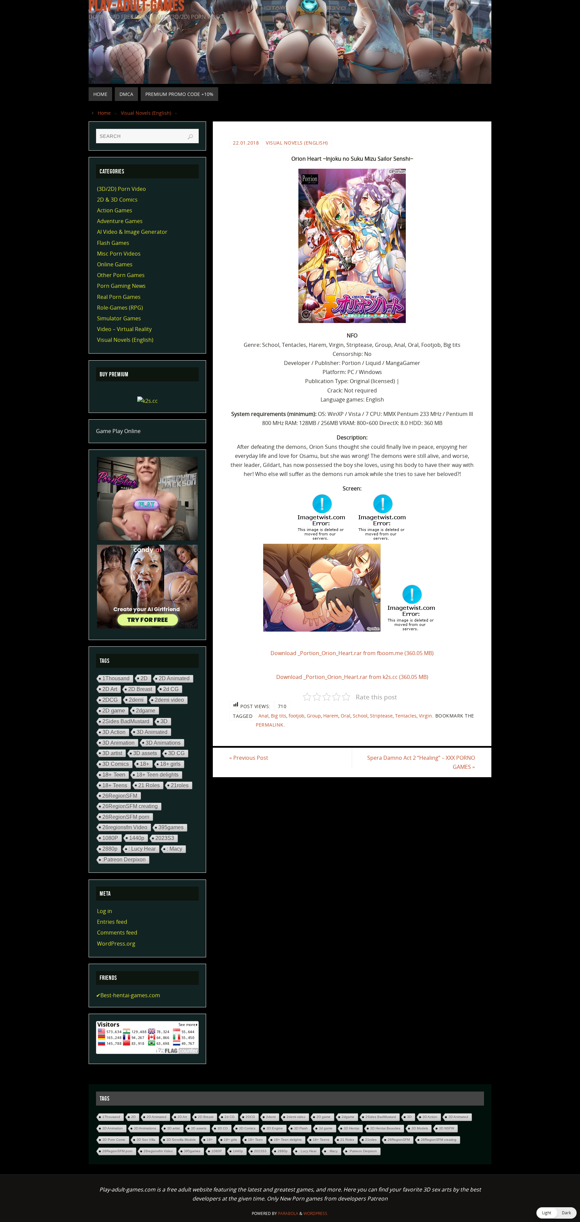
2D (144, 678)
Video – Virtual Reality (124, 329)
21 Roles (149, 785)
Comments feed (117, 932)
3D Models (420, 1128)
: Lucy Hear (142, 849)
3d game (326, 1128)
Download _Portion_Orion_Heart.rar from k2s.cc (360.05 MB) (352, 677)
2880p (109, 849)
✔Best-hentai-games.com (128, 995)
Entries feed (112, 921)
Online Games (115, 264)
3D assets (145, 753)
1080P (110, 838)
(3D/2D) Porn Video (121, 189)
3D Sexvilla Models (181, 1139)
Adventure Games (120, 221)
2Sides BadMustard (125, 721)
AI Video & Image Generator (132, 231)
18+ (144, 764)
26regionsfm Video (124, 827)
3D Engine (275, 1128)
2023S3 (164, 838)
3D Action (114, 732)
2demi (136, 700)
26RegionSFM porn (125, 817)
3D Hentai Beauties (385, 1128)
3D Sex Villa (146, 1139)
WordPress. (315, 1213)
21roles (180, 785)
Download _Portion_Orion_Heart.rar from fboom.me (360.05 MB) (352, 653)
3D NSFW (446, 1128)
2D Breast (140, 689)
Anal (263, 715)
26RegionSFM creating (130, 806)
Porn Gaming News (121, 285)
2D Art (109, 689)
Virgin (425, 715)
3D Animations (163, 743)
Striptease (381, 715)
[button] (556, 1213)
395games (171, 827)
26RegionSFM (119, 796)
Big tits (278, 715)
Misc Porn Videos (119, 253)
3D (163, 721)
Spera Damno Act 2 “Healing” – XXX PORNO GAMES (421, 762)
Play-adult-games (136, 5)
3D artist (112, 753)
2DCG (110, 700)
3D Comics (115, 764)
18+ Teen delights (157, 775)
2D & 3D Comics (117, 199)
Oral (345, 715)
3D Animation (118, 743)
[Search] (190, 137)
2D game (113, 710)
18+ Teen (113, 775)
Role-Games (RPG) (120, 307)
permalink (270, 725)
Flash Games (113, 243)
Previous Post (248, 757)
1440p (136, 838)
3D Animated (152, 732)
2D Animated (174, 678)
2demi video (169, 700)
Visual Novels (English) (146, 113)
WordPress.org (116, 943)
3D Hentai (351, 1128)
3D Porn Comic (114, 1139)
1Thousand (116, 678)
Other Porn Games (121, 275)
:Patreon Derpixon (124, 859)
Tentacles (406, 715)
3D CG (176, 753)
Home (104, 113)
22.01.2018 (246, 143)
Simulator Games (119, 318)
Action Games (114, 210)
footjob (296, 715)
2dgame (145, 710)
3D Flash (301, 1128)
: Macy (174, 849)
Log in (104, 911)
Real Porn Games (119, 297)
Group (314, 715)
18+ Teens (114, 785)
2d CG (171, 689)
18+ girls (170, 764)
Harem (330, 715)
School (360, 715)
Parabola (288, 1213)
